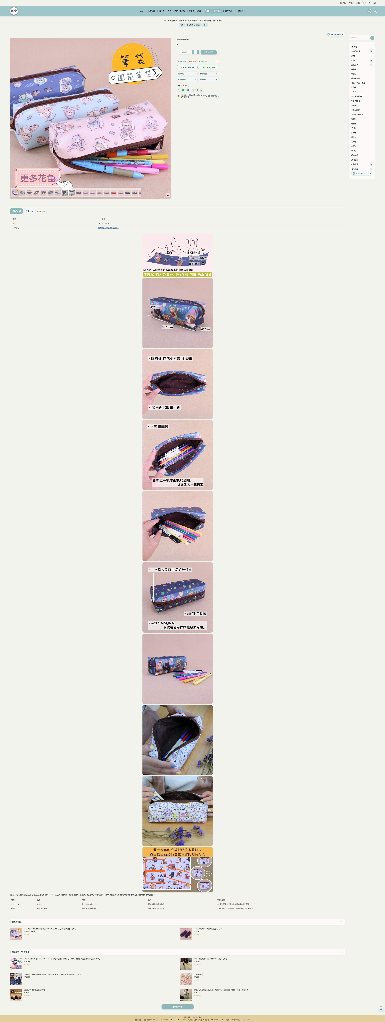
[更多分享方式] (197, 90)
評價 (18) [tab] (29, 211)
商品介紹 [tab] (17, 211)
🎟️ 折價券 (192, 61)
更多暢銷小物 (177, 1007)
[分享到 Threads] (178, 90)
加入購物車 (208, 52)
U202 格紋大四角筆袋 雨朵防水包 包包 (208, 929)
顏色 (178, 45)
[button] (351, 33)
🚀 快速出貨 (182, 61)
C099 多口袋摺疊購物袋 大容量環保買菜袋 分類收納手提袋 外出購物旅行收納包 (52, 974)
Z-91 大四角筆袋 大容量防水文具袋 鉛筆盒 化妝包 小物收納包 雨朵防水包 (50, 929)
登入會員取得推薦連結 (211, 96)
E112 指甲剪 (198, 974)
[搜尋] (372, 37)
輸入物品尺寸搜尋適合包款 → (108, 228)
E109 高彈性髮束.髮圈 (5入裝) (34, 990)
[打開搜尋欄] (369, 11)
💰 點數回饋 (202, 61)
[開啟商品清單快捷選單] (381, 1008)
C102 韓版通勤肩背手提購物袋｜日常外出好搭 (210, 959)
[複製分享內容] (202, 90)
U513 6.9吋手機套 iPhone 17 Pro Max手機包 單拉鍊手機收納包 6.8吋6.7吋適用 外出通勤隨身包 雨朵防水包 (62, 959)
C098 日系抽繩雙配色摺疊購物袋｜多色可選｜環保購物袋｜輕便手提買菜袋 (221, 990)
